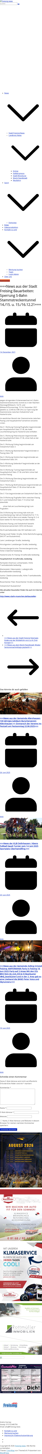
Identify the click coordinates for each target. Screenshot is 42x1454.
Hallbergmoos (18, 173)
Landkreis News (15, 135)
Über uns (8, 276)
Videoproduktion (11, 227)
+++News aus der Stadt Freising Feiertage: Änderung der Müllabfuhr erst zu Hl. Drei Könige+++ (21, 640)
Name (3, 1108)
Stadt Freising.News (17, 133)
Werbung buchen (16, 269)
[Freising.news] (6, 1)
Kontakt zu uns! (10, 230)
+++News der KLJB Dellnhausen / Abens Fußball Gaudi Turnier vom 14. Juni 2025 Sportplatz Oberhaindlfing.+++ (19, 846)
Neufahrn (17, 180)
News (6, 93)
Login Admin (14, 274)
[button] (23, 131)
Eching (15, 171)
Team (11, 272)
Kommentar (5, 1087)
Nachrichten (5, 280)
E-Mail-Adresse (7, 1112)
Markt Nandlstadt (20, 178)
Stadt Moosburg (19, 176)
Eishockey (13, 223)
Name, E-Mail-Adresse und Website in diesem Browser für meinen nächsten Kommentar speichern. (19, 1123)
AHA (1, 396)
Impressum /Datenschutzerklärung (18, 1435)
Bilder (6, 225)
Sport (6, 183)
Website (3, 1116)
